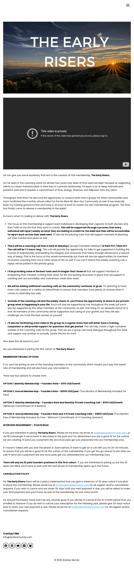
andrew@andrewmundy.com (110, 432)
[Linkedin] (12, 545)
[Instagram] (24, 545)
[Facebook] (6, 545)
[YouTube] (18, 545)
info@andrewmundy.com (17, 537)
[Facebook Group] (30, 545)
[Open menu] (128, 5)
